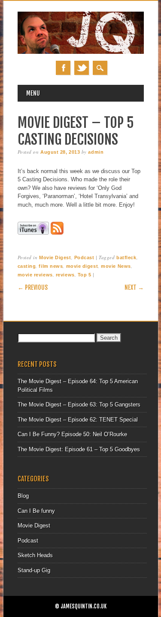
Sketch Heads (35, 555)
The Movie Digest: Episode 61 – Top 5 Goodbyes (79, 449)
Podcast (84, 257)
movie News (116, 266)
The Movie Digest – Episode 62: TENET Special (78, 419)
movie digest (82, 266)
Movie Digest (55, 257)
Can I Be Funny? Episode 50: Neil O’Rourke (72, 434)
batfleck (126, 257)
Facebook (63, 68)
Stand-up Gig (34, 570)
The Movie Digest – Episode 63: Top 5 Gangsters (79, 404)
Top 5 (84, 274)
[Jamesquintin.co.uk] (81, 52)
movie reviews (35, 274)
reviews (65, 274)
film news (51, 266)
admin (95, 152)
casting (27, 266)
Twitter (81, 68)
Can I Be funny (36, 511)
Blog (23, 496)
